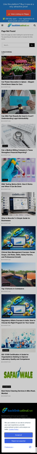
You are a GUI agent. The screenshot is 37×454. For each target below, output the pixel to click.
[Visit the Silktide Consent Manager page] (30, 447)
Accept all (18, 435)
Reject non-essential (18, 441)
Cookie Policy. (14, 429)
